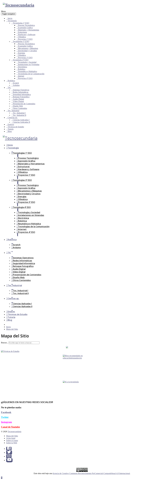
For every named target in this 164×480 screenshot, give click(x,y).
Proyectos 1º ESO (25, 39)
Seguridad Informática (22, 94)
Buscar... (4, 343)
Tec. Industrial (13, 111)
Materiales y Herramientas (28, 30)
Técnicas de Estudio (16, 127)
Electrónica (22, 67)
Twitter (5, 417)
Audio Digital (18, 99)
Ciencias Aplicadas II (21, 122)
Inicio (10, 18)
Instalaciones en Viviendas (28, 64)
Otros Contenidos (20, 108)
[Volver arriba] (1, 478)
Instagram (6, 422)
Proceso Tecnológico (26, 25)
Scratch (16, 83)
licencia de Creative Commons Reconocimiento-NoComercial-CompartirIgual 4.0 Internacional (91, 473)
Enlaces (11, 124)
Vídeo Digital (18, 101)
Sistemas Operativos (21, 90)
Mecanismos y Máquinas (28, 48)
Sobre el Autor (12, 440)
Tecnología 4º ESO (20, 60)
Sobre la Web (11, 443)
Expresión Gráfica (25, 28)
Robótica (21, 69)
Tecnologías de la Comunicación (31, 74)
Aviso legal (10, 438)
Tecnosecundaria (14, 431)
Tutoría (10, 129)
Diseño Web (18, 106)
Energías (21, 53)
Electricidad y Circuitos (27, 51)
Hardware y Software (26, 34)
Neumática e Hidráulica (27, 71)
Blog (10, 131)
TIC (9, 87)
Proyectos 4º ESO (25, 78)
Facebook (6, 412)
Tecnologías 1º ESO (21, 23)
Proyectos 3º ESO (25, 57)
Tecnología (12, 21)
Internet (21, 76)
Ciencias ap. (13, 117)
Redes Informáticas (20, 92)
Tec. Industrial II (19, 115)
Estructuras (22, 32)
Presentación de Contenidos (24, 104)
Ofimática (22, 37)
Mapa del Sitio (12, 436)
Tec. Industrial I (19, 113)
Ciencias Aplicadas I (21, 120)
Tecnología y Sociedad (27, 62)
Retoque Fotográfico (21, 97)
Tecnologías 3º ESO (21, 41)
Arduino (16, 85)
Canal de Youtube (10, 427)
